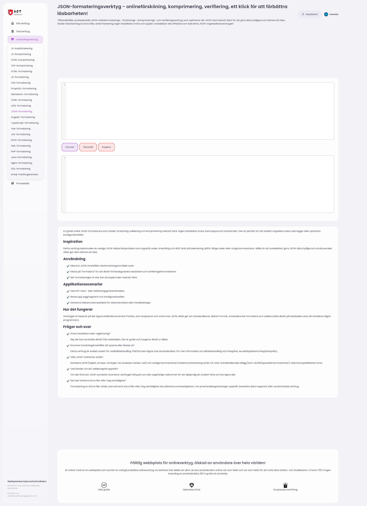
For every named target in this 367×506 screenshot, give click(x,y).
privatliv (30, 481)
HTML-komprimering (22, 60)
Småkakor (41, 481)
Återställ (88, 147)
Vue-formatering (20, 128)
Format (70, 147)
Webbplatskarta (16, 481)
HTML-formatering (21, 71)
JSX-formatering (20, 134)
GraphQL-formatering (23, 88)
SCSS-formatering (21, 140)
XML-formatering (21, 145)
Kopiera (106, 147)
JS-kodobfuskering (21, 48)
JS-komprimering (21, 54)
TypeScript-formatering (25, 123)
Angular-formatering (23, 117)
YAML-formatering (21, 100)
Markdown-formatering (24, 94)
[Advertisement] (198, 52)
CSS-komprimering (22, 65)
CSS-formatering (20, 82)
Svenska (334, 14)
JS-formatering (20, 77)
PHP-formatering (21, 151)
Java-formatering (21, 157)
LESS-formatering (21, 105)
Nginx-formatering (21, 163)
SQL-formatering (20, 168)
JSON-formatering (21, 111)
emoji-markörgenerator (24, 174)
